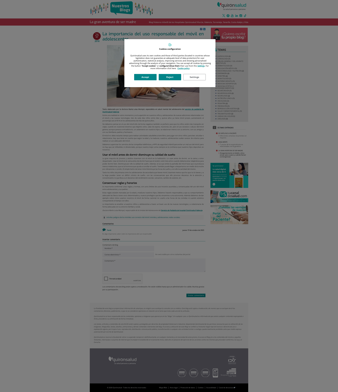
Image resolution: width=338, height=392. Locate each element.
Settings (194, 77)
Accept (145, 77)
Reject (169, 77)
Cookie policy (183, 68)
